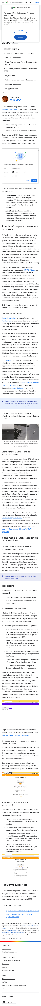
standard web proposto (10, 110)
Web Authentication (9, 318)
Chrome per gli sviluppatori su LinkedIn (14, 985)
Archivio (4, 967)
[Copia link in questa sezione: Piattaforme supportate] (29, 885)
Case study (5, 964)
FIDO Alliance (6, 360)
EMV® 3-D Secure (29, 270)
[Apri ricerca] (26, 2)
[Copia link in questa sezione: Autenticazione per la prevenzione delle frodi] (15, 229)
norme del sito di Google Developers (13, 932)
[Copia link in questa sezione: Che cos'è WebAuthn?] (24, 314)
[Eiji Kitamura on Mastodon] (17, 100)
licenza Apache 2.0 (13, 930)
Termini (4, 996)
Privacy (10, 996)
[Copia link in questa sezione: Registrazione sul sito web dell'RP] (28, 609)
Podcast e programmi (8, 970)
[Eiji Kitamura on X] (11, 100)
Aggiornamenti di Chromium (11, 961)
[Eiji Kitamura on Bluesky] (19, 100)
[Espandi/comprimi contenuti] (19, 49)
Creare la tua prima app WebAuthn (16, 735)
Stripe (4, 512)
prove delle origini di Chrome (12, 518)
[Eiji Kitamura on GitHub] (14, 100)
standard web (7, 321)
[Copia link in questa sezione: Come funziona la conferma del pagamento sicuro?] (21, 455)
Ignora (20, 30)
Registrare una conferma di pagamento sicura (22, 911)
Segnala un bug (6, 949)
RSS (3, 988)
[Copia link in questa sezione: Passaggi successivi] (25, 905)
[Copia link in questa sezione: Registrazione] (16, 586)
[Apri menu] (3, 2)
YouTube (4, 982)
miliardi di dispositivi (18, 388)
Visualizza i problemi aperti (10, 952)
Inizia (20, 37)
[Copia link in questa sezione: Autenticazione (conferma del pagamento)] (15, 805)
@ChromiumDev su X (8, 979)
